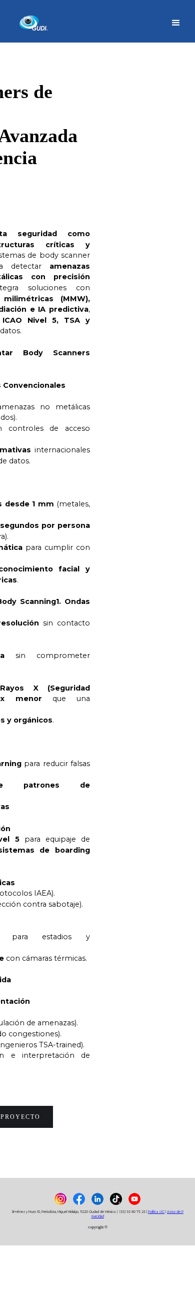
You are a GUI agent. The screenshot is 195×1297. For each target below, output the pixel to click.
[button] (176, 21)
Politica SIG (156, 1212)
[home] (34, 21)
